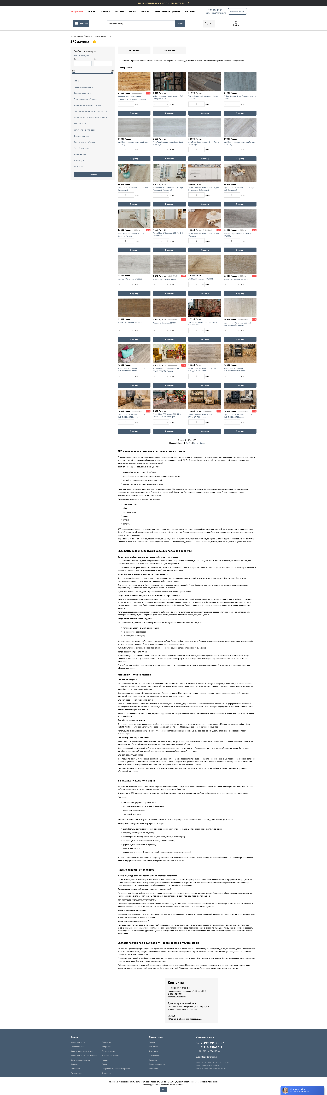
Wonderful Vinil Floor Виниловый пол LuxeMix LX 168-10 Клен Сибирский (132, 98)
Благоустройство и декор (82, 1051)
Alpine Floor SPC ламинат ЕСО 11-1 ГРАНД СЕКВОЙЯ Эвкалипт (237, 324)
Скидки (92, 11)
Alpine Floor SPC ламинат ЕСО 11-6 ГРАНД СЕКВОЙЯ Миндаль (131, 416)
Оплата (132, 11)
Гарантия (105, 11)
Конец (202, 443)
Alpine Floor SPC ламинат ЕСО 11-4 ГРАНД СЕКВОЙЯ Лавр (202, 369)
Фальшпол (106, 1073)
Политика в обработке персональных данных (212, 1062)
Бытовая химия (108, 1051)
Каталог (88, 36)
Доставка (119, 11)
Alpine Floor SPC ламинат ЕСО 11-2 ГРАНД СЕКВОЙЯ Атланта (131, 369)
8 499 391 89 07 (175, 994)
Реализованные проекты (167, 11)
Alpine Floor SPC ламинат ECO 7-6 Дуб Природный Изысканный (168, 188)
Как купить (154, 1046)
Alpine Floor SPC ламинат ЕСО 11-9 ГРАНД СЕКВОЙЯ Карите (202, 416)
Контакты (190, 11)
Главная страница (77, 36)
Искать (181, 23)
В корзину (134, 113)
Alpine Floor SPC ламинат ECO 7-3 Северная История (131, 234)
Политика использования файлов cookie (211, 1069)
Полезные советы (157, 1064)
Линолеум (106, 1042)
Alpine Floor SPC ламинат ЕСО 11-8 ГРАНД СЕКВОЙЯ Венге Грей (167, 415)
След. (195, 443)
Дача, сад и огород (110, 1055)
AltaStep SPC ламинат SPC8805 (236, 279)
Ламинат (74, 1064)
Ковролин (106, 1046)
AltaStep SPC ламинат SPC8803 (165, 279)
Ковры (105, 1060)
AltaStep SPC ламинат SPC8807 (165, 323)
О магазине (154, 1055)
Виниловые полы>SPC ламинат (84, 1055)
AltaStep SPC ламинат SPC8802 (130, 279)
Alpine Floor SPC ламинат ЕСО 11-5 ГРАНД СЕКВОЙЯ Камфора (237, 369)
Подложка (75, 1068)
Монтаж (145, 11)
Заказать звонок (237, 11)
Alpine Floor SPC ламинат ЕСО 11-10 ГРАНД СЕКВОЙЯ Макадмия (238, 416)
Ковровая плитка (78, 1046)
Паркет (105, 1064)
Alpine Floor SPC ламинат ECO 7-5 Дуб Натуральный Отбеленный (203, 188)
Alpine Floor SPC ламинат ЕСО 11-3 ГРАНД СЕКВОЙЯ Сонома (167, 370)
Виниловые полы (98, 36)
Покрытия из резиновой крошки (116, 1068)
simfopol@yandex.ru (216, 13)
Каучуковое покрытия (80, 1060)
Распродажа (77, 11)
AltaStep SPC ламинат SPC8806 (130, 322)
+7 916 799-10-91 (211, 1047)
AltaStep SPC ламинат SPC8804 (200, 279)
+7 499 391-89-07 (214, 10)
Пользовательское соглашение (207, 1065)
